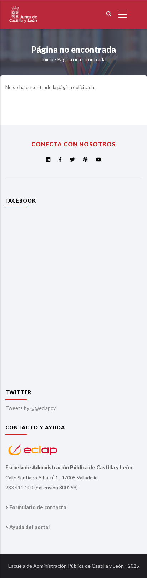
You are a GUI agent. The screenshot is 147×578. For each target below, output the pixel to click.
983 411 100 (19, 487)
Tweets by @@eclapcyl (31, 408)
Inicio (47, 59)
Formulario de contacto (37, 507)
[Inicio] (23, 5)
